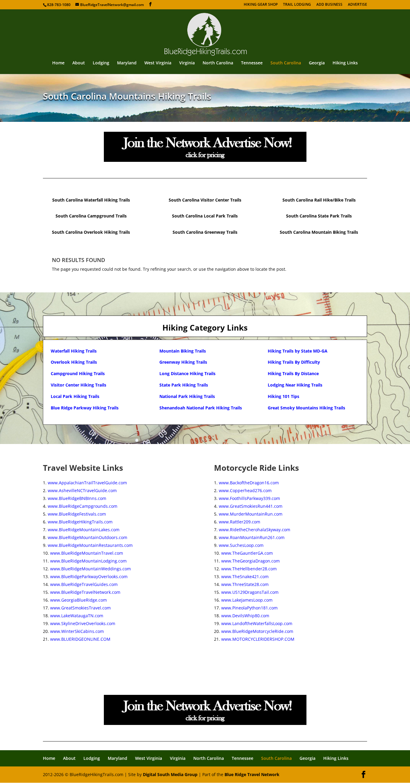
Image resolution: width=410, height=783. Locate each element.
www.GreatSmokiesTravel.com (80, 608)
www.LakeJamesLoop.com (247, 600)
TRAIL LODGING (297, 5)
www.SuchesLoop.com (241, 545)
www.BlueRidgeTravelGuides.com (84, 584)
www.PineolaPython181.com (249, 608)
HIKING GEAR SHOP (261, 5)
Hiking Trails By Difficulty (294, 362)
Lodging (101, 63)
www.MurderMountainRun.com (250, 514)
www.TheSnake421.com (245, 576)
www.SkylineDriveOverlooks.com (82, 623)
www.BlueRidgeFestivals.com (77, 514)
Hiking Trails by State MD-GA (297, 351)
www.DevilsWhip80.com (245, 615)
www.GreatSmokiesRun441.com (250, 506)
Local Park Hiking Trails (75, 396)
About (78, 63)
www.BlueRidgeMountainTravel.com (86, 553)
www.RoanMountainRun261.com (252, 537)
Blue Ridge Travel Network (252, 774)
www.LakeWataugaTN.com (76, 615)
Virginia (187, 63)
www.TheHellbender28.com (249, 569)
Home (58, 63)
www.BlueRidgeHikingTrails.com (80, 522)
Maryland (127, 63)
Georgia (317, 63)
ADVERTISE (357, 5)
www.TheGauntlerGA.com (247, 553)
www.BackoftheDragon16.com (249, 483)
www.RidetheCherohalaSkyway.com (254, 529)
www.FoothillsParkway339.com (249, 498)
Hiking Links (345, 63)
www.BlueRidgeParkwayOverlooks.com (89, 576)
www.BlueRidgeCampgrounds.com (82, 506)
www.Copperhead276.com (245, 490)
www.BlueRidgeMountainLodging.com (88, 561)
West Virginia (157, 63)
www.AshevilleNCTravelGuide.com (82, 490)
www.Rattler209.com (239, 522)
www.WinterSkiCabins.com (77, 631)
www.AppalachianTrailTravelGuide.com (87, 483)
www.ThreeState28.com (245, 584)
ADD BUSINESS (329, 5)
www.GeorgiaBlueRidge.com (78, 600)
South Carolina (285, 63)
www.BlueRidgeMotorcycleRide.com (257, 631)
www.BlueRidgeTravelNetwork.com (85, 592)
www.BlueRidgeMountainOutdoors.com (87, 537)
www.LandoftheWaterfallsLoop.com (256, 623)
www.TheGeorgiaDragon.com (250, 561)
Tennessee (252, 63)
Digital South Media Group (170, 774)
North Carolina (218, 63)
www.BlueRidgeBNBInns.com (77, 498)
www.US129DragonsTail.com (250, 592)
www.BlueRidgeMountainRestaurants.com (90, 545)
